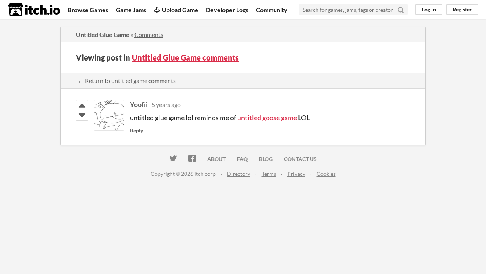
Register (462, 9)
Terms (269, 173)
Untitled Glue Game (102, 34)
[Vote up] (82, 105)
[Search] (400, 9)
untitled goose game (267, 117)
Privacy (296, 173)
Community (271, 9)
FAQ (242, 159)
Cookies (326, 173)
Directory (238, 173)
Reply (136, 130)
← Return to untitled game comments (127, 80)
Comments (148, 34)
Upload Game (180, 9)
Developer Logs (227, 9)
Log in (429, 9)
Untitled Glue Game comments (185, 57)
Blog (266, 159)
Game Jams (131, 9)
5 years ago (166, 104)
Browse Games (88, 9)
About (216, 159)
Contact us (300, 159)
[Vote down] (82, 115)
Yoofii (139, 104)
